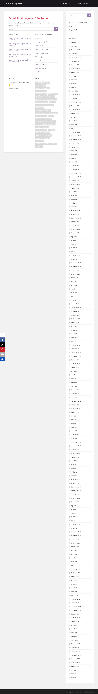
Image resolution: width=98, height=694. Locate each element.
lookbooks (46, 127)
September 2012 (76, 453)
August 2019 (75, 147)
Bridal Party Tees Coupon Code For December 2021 (20, 61)
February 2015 (75, 345)
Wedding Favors (40, 53)
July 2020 (74, 117)
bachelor (38, 82)
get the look (39, 121)
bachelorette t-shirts (41, 94)
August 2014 (75, 367)
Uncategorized (39, 42)
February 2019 (75, 166)
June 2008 (74, 629)
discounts (38, 116)
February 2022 (75, 50)
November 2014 (76, 356)
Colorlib (78, 692)
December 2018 (76, 173)
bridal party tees (51, 99)
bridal (37, 96)
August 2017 (75, 233)
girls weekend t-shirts (49, 121)
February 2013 (75, 435)
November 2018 (76, 177)
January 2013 (75, 438)
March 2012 (74, 476)
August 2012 (75, 457)
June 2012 (74, 464)
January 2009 (75, 603)
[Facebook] (2, 339)
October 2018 (75, 181)
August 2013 (75, 412)
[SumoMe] (2, 359)
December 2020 (76, 102)
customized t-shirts (41, 113)
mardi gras (51, 130)
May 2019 (74, 154)
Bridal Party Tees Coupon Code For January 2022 (20, 55)
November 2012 (76, 446)
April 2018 (74, 203)
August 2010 (75, 547)
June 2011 (74, 509)
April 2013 (74, 427)
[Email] (2, 354)
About (71, 26)
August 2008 (75, 621)
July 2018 (74, 192)
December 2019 (76, 136)
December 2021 (76, 57)
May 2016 (74, 289)
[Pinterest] (2, 349)
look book (38, 127)
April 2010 (74, 562)
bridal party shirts (40, 99)
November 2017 (76, 222)
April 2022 (74, 42)
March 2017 (74, 252)
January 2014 (75, 393)
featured (50, 116)
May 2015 (74, 334)
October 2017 (75, 225)
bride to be (50, 105)
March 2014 (74, 386)
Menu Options (39, 68)
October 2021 (75, 65)
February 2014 (75, 390)
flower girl (38, 119)
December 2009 (76, 569)
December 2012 (76, 442)
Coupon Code (73, 30)
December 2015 (76, 308)
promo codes (39, 135)
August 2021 (75, 72)
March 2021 (74, 91)
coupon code (39, 107)
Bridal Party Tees (13, 3)
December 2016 (76, 263)
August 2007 (75, 666)
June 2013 (74, 420)
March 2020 (74, 128)
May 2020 (74, 124)
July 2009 (74, 580)
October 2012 (75, 450)
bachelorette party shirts (42, 88)
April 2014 (74, 382)
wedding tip (39, 146)
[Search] (56, 29)
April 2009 (74, 591)
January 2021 (75, 98)
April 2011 (74, 517)
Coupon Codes (39, 49)
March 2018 (74, 207)
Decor (37, 38)
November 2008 (76, 610)
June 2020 (74, 121)
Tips (36, 72)
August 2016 (75, 278)
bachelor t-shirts (52, 94)
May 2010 (74, 558)
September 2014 (76, 364)
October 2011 (75, 494)
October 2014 (75, 360)
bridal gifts (43, 96)
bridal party (51, 96)
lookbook (52, 124)
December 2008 (76, 606)
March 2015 (74, 341)
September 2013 (76, 408)
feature (45, 116)
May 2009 (74, 588)
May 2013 (74, 423)
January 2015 (75, 349)
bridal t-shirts (39, 102)
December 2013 (76, 397)
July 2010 (74, 550)
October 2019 (75, 143)
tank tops (53, 144)
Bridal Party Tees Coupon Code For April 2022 (20, 39)
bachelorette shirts (41, 91)
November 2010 (76, 535)
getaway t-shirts (47, 119)
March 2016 (74, 296)
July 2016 (74, 281)
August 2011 (75, 502)
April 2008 (74, 636)
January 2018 (75, 214)
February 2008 (75, 644)
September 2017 (76, 229)
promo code (46, 132)
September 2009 (76, 573)
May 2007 (74, 677)
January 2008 (75, 647)
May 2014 (74, 379)
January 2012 (75, 483)
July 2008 (74, 625)
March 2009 (74, 595)
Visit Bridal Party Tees (68, 3)
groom (37, 124)
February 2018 (75, 210)
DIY (36, 60)
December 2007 (76, 651)
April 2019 (74, 158)
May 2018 (74, 199)
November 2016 (76, 266)
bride (46, 102)
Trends (37, 46)
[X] (2, 344)
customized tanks (52, 113)
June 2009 (74, 584)
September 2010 (76, 543)
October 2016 (75, 270)
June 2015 (74, 330)
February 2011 (75, 524)
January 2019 (75, 169)
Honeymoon (44, 124)
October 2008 (75, 614)
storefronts (46, 138)
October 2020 (75, 106)
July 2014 (74, 371)
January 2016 (75, 304)
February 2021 (75, 95)
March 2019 (74, 162)
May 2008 (74, 633)
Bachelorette (39, 64)
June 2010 (74, 554)
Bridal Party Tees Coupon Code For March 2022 (20, 44)
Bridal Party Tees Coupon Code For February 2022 (20, 50)
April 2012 (74, 472)
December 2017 (76, 218)
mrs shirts (38, 132)
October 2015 (75, 315)
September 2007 (76, 662)
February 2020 (75, 132)
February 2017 (75, 255)
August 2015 (75, 322)
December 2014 (76, 352)
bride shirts (52, 102)
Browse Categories (83, 3)
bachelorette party (41, 85)
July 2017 (74, 237)
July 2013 (74, 416)
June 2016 (74, 285)
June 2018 (74, 195)
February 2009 (75, 599)
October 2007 (75, 659)
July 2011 (74, 506)
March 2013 (74, 431)
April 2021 (74, 87)
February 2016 (75, 300)
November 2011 (76, 491)
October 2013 (75, 405)
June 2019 (74, 151)
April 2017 (74, 248)
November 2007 (76, 655)
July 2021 (74, 76)
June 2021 (74, 80)
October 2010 (75, 539)
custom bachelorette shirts (43, 110)
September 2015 (76, 319)
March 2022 (74, 46)
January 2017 (75, 259)
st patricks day (39, 141)
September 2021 (76, 68)
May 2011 (74, 513)
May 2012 (74, 468)
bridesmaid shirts (40, 105)
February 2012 (75, 479)
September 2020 (76, 110)
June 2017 (74, 240)
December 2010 (76, 532)
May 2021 (74, 83)
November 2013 (76, 401)
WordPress (91, 692)
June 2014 (74, 375)
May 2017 (74, 244)
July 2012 (74, 461)
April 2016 (74, 293)
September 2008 (76, 618)
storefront (38, 138)
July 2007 (74, 670)
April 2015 (74, 337)
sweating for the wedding (42, 144)
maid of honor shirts (41, 130)
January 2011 (75, 528)
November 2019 (76, 139)
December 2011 (76, 487)
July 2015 (74, 326)
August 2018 (75, 188)
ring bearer (48, 135)
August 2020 (75, 113)
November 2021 (76, 61)
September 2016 (76, 274)
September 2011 (76, 498)
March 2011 (74, 520)
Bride (36, 57)
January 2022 (75, 54)
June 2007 (74, 674)
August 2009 (75, 577)
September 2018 (76, 184)
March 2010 (74, 565)
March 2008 (74, 640)
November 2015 (76, 311)
